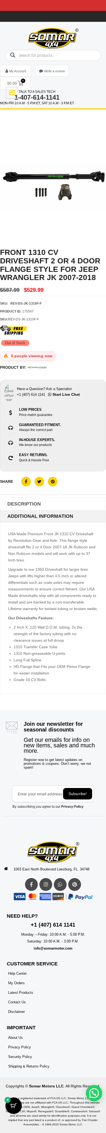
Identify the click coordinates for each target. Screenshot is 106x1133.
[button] (94, 1093)
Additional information (40, 516)
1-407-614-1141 (37, 97)
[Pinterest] (74, 884)
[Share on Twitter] (39, 481)
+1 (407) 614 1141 (53, 925)
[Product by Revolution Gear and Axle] (37, 367)
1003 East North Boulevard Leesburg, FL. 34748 (51, 869)
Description (24, 504)
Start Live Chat (65, 394)
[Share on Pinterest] (52, 481)
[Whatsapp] (60, 884)
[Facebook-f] (31, 884)
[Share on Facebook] (26, 481)
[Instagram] (45, 884)
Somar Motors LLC (46, 1086)
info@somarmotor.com (53, 948)
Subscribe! (77, 794)
